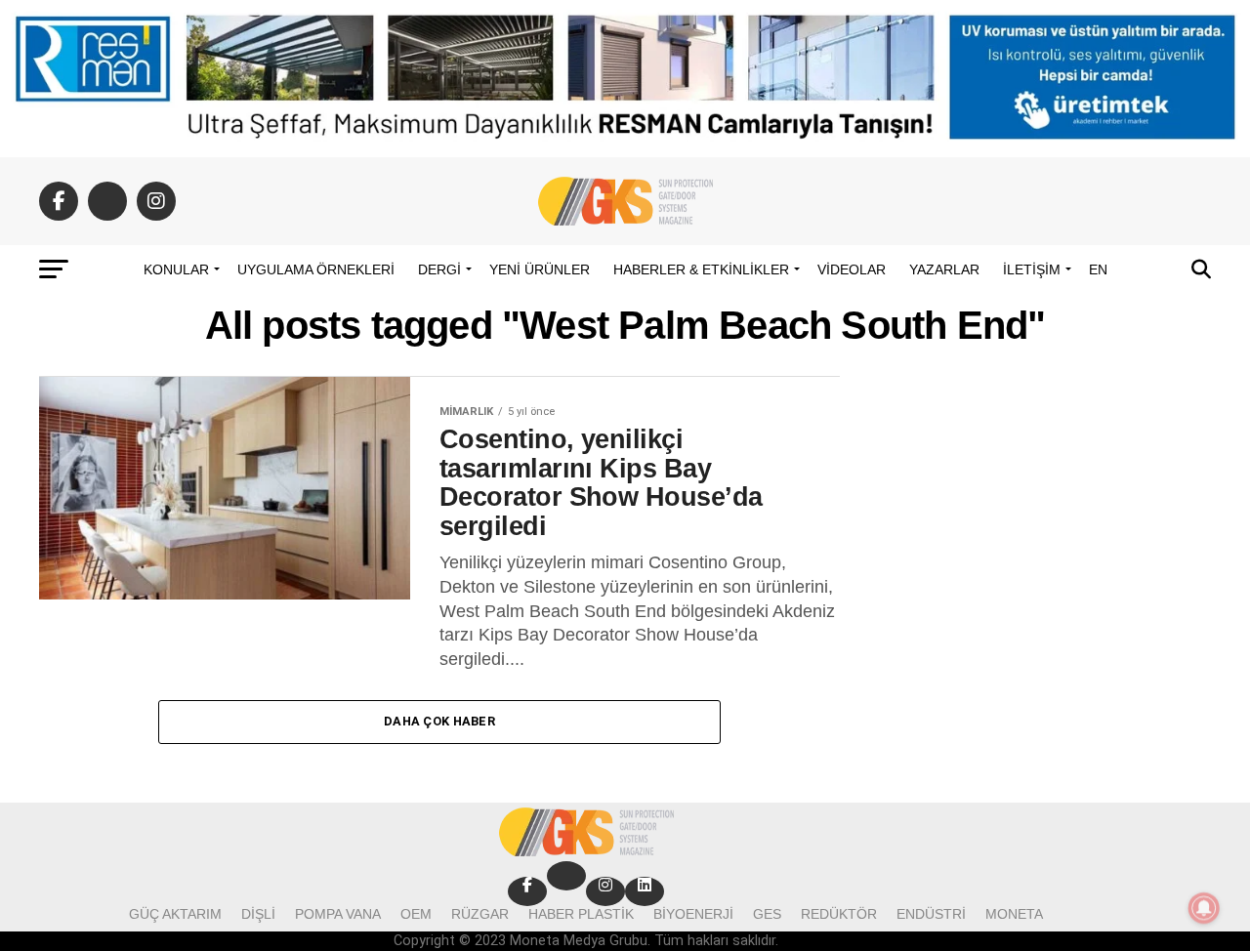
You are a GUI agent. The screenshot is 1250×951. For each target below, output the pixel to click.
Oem (416, 914)
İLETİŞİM (1032, 269)
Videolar (851, 269)
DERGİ (439, 269)
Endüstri (931, 914)
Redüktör (839, 914)
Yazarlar (944, 269)
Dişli (258, 914)
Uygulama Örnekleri (316, 269)
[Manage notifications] (1204, 908)
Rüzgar (480, 914)
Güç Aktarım (175, 914)
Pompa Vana (338, 914)
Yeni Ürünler (539, 269)
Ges (767, 914)
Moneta (1014, 914)
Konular (176, 269)
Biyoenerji (693, 914)
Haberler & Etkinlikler (701, 269)
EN (1098, 269)
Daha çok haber (439, 721)
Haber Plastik (581, 914)
